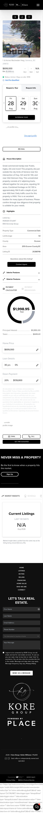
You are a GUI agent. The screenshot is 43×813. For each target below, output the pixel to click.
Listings (21, 571)
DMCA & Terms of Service (26, 780)
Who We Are (21, 587)
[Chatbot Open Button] (36, 806)
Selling (21, 577)
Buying (21, 574)
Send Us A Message (21, 673)
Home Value (21, 583)
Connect (21, 590)
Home (21, 568)
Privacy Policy (31, 664)
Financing (21, 580)
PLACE (35, 755)
